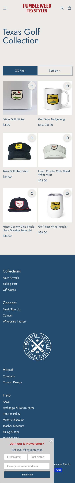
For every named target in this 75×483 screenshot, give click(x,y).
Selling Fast (10, 284)
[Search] (62, 8)
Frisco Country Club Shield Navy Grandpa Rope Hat (18, 228)
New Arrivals (11, 278)
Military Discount (13, 420)
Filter (22, 71)
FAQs (6, 402)
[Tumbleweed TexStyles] (36, 8)
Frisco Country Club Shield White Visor (54, 173)
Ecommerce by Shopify (58, 464)
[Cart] (70, 8)
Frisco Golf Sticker (14, 119)
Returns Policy (11, 414)
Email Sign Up (11, 309)
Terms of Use (11, 438)
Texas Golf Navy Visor (15, 171)
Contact (7, 315)
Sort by (53, 70)
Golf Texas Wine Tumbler (52, 227)
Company (9, 376)
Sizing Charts (11, 432)
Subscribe (27, 474)
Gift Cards (9, 290)
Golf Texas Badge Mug (51, 119)
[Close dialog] (50, 441)
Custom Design (12, 382)
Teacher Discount (13, 426)
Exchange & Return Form (18, 408)
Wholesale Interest (14, 321)
